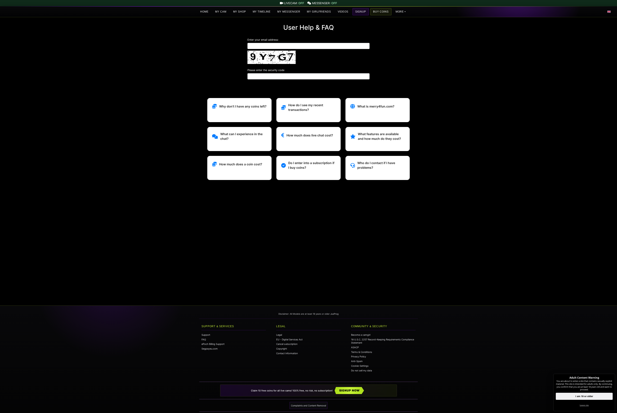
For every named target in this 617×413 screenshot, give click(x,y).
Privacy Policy (358, 356)
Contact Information (287, 353)
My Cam (220, 11)
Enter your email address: (262, 39)
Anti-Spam (357, 361)
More (400, 11)
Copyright (281, 348)
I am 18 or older (584, 396)
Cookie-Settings (360, 365)
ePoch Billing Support (212, 344)
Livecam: (294, 3)
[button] (609, 11)
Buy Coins (381, 11)
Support (205, 334)
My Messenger (288, 11)
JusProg (334, 314)
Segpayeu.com (209, 348)
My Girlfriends (319, 11)
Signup (360, 11)
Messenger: (324, 3)
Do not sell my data (361, 370)
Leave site (584, 405)
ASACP (355, 347)
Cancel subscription (286, 344)
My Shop (239, 11)
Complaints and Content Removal (308, 405)
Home (204, 11)
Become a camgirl (360, 334)
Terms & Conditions (361, 352)
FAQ (203, 339)
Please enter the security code (265, 70)
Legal (279, 334)
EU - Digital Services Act (289, 339)
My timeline (262, 11)
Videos (343, 11)
